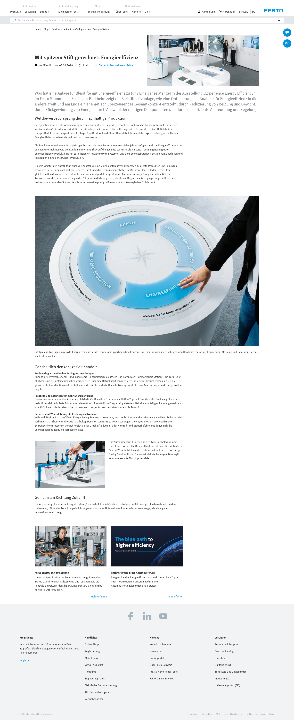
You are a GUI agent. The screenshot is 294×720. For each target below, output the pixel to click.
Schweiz (243, 12)
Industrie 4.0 (222, 678)
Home (38, 29)
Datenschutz (206, 713)
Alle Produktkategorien (98, 692)
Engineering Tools (95, 678)
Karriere (136, 12)
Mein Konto (91, 658)
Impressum (192, 713)
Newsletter (156, 651)
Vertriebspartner (94, 699)
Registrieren (26, 660)
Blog (147, 12)
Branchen (220, 658)
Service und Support (226, 644)
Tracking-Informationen (255, 713)
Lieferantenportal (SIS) (227, 685)
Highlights (90, 672)
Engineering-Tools (68, 12)
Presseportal (157, 658)
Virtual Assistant (94, 665)
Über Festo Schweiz (161, 665)
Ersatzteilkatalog (224, 651)
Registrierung (92, 651)
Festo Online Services (162, 678)
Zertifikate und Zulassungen (230, 672)
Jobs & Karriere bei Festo (164, 672)
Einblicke (56, 29)
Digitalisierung (223, 665)
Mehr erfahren (99, 596)
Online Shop (92, 644)
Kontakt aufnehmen (161, 644)
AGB (218, 713)
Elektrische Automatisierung (101, 685)
